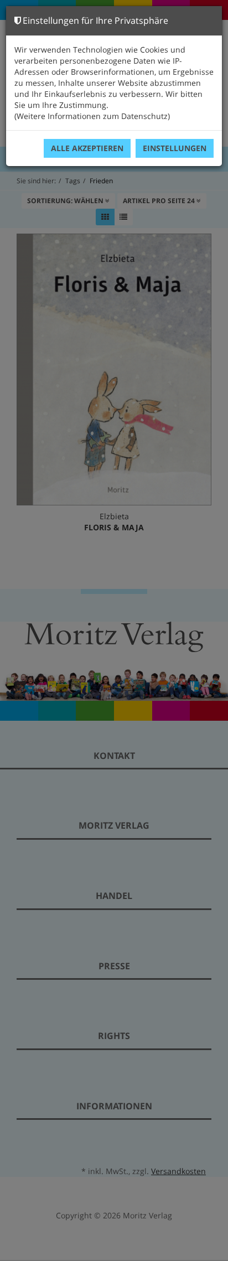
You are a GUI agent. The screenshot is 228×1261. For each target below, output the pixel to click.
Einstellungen (174, 148)
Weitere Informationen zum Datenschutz (92, 116)
